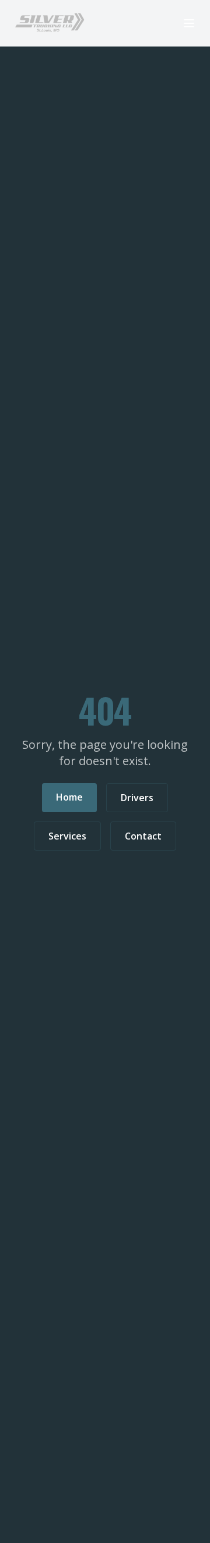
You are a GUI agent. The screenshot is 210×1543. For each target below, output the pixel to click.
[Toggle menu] (189, 23)
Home (69, 797)
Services (67, 836)
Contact (143, 836)
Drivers (137, 797)
